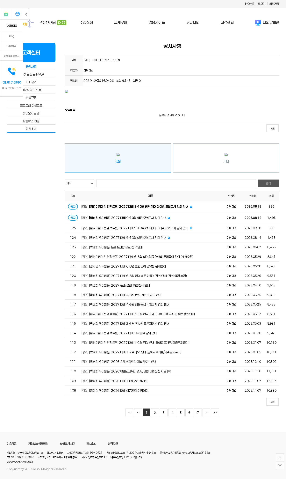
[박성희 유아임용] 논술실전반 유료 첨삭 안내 (116, 247)
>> (215, 412)
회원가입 (274, 3)
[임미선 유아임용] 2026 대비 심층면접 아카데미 (118, 390)
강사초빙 (31, 129)
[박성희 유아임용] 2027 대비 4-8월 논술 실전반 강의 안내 (125, 295)
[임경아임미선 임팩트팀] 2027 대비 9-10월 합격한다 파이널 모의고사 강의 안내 (138, 206)
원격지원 (12, 46)
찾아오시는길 (67, 443)
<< (129, 412)
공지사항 (31, 66)
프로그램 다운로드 (31, 105)
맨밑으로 (280, 465)
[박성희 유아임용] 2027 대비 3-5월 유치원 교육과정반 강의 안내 (129, 323)
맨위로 (280, 457)
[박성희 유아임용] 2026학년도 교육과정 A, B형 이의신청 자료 (127, 371)
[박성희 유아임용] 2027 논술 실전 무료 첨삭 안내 (119, 285)
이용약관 (12, 443)
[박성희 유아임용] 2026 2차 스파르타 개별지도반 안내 (122, 362)
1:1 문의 (31, 82)
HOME (249, 3)
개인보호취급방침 (38, 443)
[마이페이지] (17, 13)
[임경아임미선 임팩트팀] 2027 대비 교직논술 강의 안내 (123, 333)
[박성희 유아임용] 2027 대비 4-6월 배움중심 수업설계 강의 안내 (129, 304)
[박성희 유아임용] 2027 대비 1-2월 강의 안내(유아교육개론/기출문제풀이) (135, 352)
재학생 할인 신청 (31, 90)
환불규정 (31, 97)
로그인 (261, 3)
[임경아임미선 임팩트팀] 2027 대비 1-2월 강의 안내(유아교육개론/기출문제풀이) (139, 342)
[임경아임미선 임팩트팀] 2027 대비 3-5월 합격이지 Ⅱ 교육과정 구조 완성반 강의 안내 (142, 314)
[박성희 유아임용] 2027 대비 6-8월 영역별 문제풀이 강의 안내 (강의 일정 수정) (138, 276)
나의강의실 (11, 25)
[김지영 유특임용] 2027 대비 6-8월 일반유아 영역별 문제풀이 (127, 266)
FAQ (11, 36)
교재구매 (120, 22)
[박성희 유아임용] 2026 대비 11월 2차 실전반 (118, 381)
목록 (272, 128)
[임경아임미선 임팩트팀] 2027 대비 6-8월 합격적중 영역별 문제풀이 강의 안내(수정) (141, 257)
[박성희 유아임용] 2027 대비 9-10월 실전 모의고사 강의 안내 (127, 218)
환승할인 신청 (31, 121)
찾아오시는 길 (31, 113)
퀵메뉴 (26, 14)
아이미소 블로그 (11, 55)
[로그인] (6, 13)
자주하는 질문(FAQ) (31, 74)
